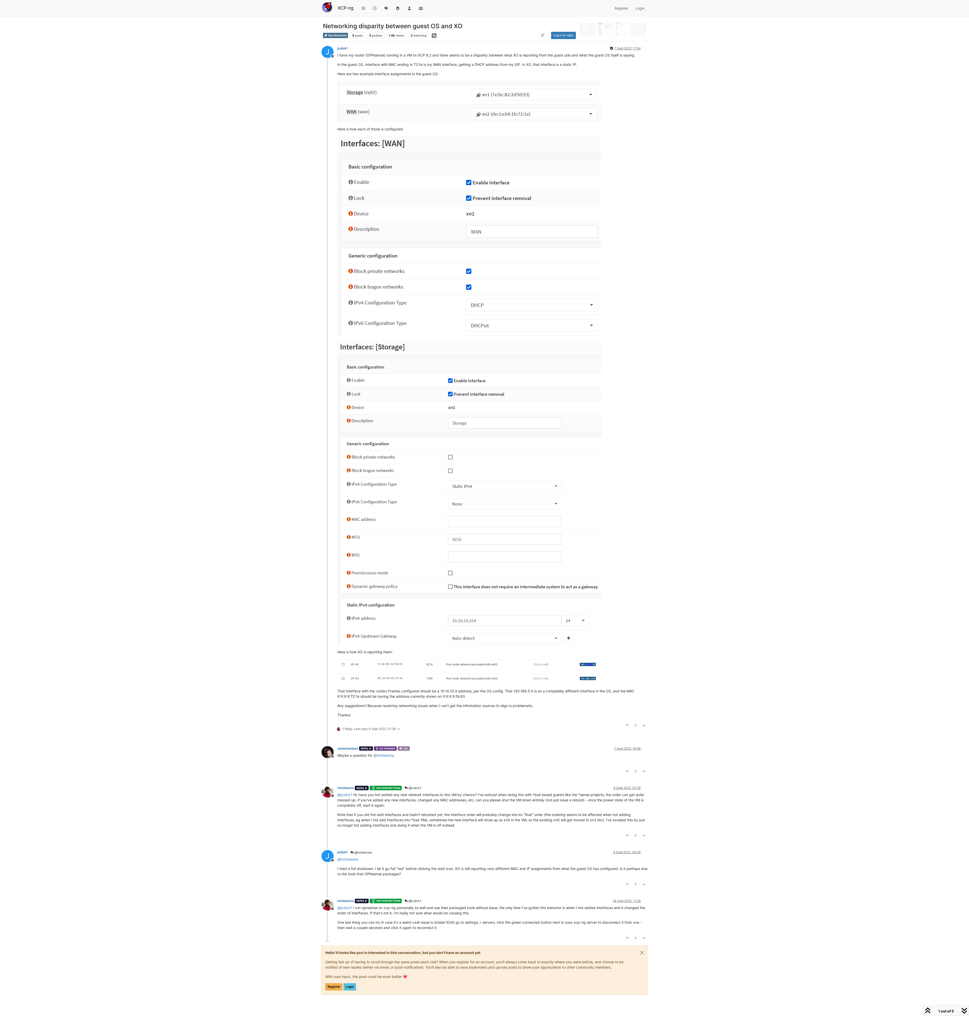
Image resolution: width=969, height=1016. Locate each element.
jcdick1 (342, 48)
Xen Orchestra (337, 35)
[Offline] (329, 752)
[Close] (642, 952)
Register (334, 987)
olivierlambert (347, 748)
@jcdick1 (414, 788)
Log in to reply (563, 35)
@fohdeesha (363, 852)
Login (350, 987)
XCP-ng (346, 8)
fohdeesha (345, 788)
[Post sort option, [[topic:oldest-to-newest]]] (543, 35)
